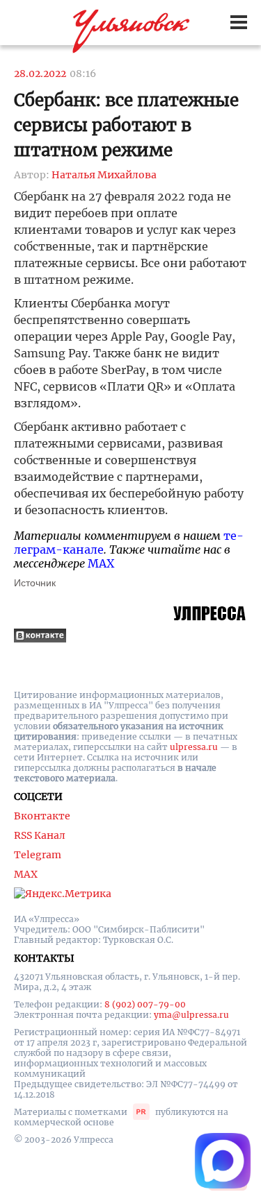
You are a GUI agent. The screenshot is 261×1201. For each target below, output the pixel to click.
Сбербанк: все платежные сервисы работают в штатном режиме (126, 125)
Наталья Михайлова (104, 175)
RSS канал (39, 835)
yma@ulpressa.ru (191, 1015)
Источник (35, 582)
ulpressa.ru (194, 747)
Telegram (37, 855)
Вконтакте (42, 816)
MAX (101, 563)
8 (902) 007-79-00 (145, 1004)
